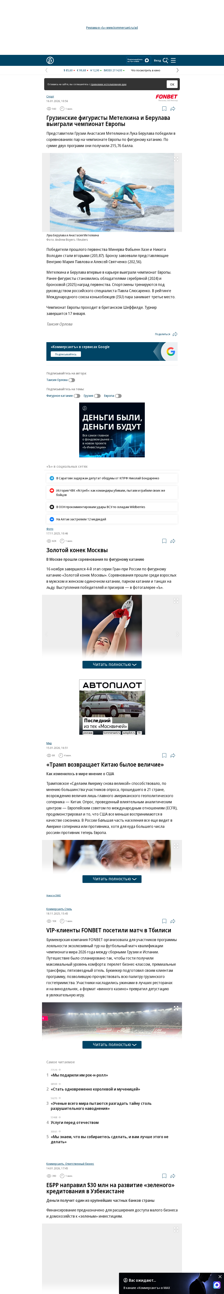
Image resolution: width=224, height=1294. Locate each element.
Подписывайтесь (66, 354)
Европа (109, 395)
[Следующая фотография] (177, 634)
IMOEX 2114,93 (113, 70)
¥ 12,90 (94, 70)
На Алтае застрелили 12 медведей (81, 519)
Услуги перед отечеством (75, 1174)
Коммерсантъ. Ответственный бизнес (70, 1219)
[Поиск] (165, 60)
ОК (172, 84)
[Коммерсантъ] (50, 60)
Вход (157, 60)
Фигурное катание (59, 395)
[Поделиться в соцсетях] (172, 108)
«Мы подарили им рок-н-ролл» (79, 1126)
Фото (49, 529)
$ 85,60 (68, 70)
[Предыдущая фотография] (46, 634)
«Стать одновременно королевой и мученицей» (95, 1140)
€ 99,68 (81, 70)
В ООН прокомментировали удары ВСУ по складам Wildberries (100, 507)
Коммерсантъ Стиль (59, 960)
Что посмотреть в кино (145, 70)
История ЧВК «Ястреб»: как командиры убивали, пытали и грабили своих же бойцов (110, 492)
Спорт (50, 96)
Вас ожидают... (142, 1280)
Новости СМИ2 (53, 895)
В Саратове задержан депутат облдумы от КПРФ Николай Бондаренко (107, 478)
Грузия (88, 395)
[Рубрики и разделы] (173, 60)
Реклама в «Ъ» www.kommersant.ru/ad (112, 27)
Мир (49, 743)
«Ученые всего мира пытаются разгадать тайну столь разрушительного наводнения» (101, 1157)
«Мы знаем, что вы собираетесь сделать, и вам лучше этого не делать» (109, 1191)
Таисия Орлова (57, 379)
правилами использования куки (108, 84)
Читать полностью (112, 664)
